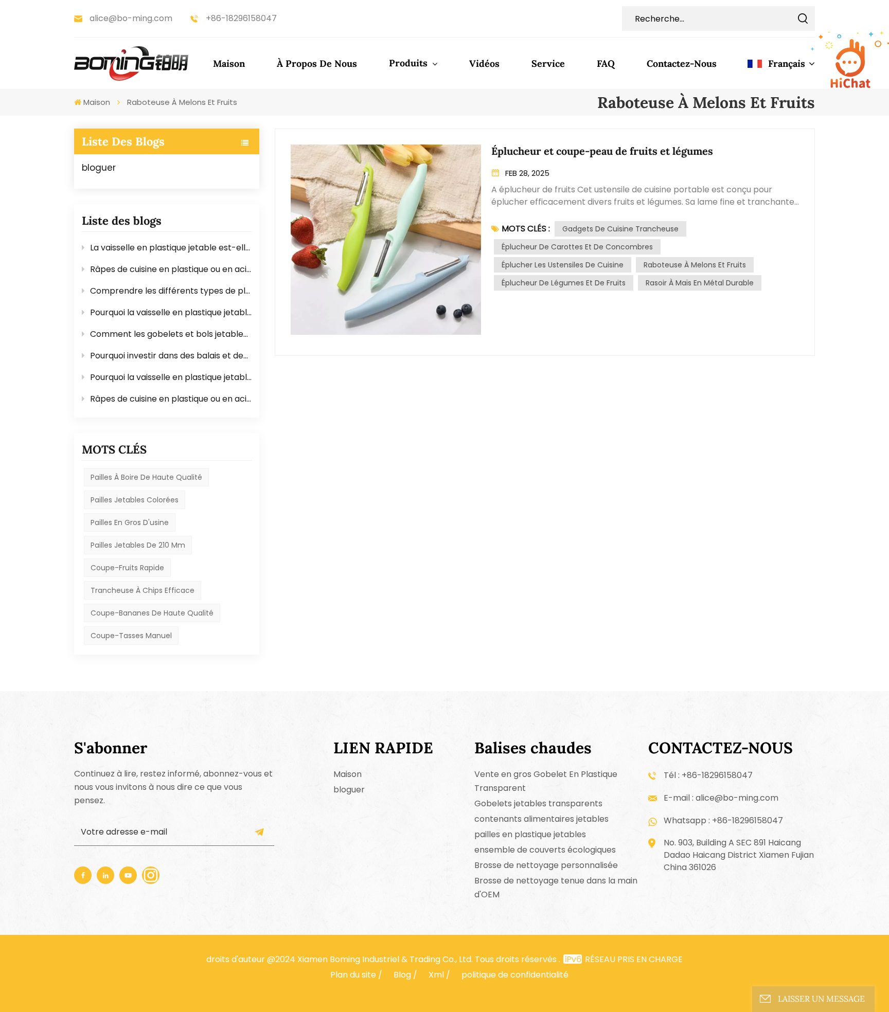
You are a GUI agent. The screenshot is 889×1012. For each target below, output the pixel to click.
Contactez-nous (682, 63)
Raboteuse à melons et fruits (695, 265)
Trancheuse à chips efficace (142, 590)
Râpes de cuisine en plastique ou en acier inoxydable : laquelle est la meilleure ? (171, 269)
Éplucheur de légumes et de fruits (564, 283)
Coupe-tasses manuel (131, 635)
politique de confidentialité (514, 975)
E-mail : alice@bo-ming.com (721, 798)
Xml (436, 975)
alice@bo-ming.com (131, 18)
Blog (402, 975)
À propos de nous (317, 63)
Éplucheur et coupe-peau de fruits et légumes (602, 150)
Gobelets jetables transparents (538, 803)
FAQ (606, 63)
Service (548, 63)
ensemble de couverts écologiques (545, 850)
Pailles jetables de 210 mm (138, 545)
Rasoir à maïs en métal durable (700, 283)
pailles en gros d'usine (130, 522)
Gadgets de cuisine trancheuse (620, 229)
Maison (229, 63)
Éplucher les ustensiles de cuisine (563, 265)
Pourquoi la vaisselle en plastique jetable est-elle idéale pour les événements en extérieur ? (171, 312)
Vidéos (484, 63)
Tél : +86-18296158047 (708, 775)
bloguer (99, 167)
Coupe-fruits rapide (127, 568)
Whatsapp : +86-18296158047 (723, 820)
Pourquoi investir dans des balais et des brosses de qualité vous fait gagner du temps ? (171, 356)
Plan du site (353, 975)
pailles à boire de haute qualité (146, 477)
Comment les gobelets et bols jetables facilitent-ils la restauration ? (171, 334)
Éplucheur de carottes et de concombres (577, 247)
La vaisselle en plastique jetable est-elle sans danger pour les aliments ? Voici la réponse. (171, 248)
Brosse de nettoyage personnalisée (546, 865)
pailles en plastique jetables (530, 834)
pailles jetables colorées (135, 500)
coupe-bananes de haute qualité (152, 613)
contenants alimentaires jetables (541, 819)
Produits (409, 63)
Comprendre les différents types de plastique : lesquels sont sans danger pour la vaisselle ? (171, 291)
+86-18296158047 (241, 18)
